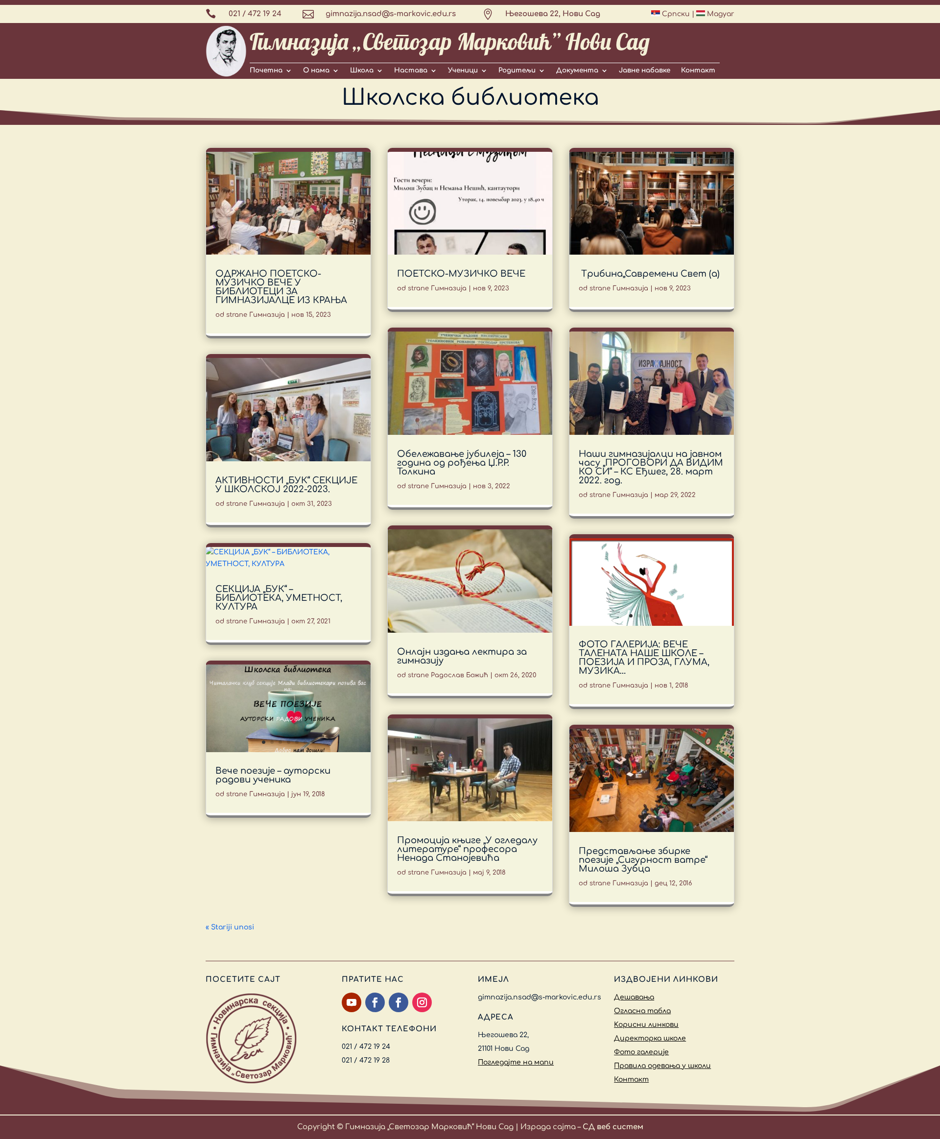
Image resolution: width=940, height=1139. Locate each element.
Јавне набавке (644, 70)
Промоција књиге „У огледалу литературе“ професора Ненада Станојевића (467, 849)
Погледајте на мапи (516, 1062)
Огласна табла (642, 1011)
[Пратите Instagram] (422, 1002)
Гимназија (267, 314)
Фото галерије (641, 1052)
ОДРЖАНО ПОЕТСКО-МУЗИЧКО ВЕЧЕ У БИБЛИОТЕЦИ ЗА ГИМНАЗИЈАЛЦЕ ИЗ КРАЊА (281, 287)
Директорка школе (650, 1038)
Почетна (266, 70)
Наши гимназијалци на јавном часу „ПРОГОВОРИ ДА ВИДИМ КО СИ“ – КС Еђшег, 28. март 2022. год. (651, 467)
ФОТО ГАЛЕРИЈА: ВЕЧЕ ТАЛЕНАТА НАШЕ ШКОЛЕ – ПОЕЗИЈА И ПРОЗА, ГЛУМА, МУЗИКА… (644, 658)
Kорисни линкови (646, 1024)
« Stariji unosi (230, 927)
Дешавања (634, 997)
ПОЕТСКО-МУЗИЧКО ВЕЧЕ (461, 274)
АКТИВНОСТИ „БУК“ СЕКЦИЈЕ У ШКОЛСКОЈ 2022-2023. (286, 484)
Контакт (698, 70)
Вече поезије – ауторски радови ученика (272, 775)
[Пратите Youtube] (351, 1002)
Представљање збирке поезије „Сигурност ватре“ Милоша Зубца (643, 860)
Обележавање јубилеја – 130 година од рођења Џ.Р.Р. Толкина (461, 462)
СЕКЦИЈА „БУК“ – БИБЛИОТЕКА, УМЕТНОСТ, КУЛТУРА (278, 598)
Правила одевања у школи (662, 1065)
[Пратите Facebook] (375, 1002)
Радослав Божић (459, 675)
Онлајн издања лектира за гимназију (462, 656)
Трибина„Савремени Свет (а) (649, 274)
